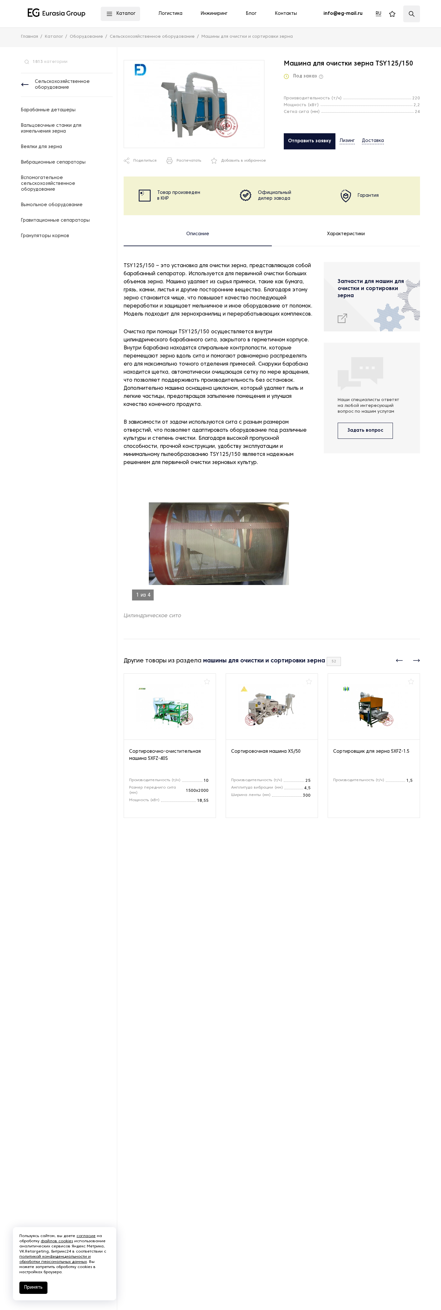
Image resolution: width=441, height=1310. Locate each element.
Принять (33, 1287)
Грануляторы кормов (45, 236)
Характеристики (346, 234)
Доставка (373, 141)
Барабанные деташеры (48, 110)
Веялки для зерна (41, 147)
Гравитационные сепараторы (55, 220)
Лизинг (347, 141)
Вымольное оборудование (52, 205)
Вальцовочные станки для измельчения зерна (51, 129)
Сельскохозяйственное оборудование (62, 85)
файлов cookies (57, 1241)
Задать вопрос (365, 430)
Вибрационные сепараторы (53, 162)
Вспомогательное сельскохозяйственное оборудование (48, 184)
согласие (86, 1236)
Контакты (286, 14)
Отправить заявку (309, 141)
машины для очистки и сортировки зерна (264, 661)
